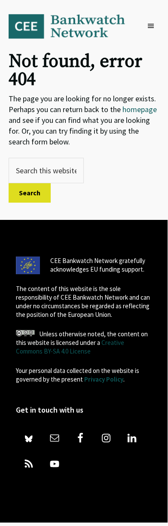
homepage (139, 109)
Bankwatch (73, 26)
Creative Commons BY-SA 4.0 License (70, 346)
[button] (153, 26)
